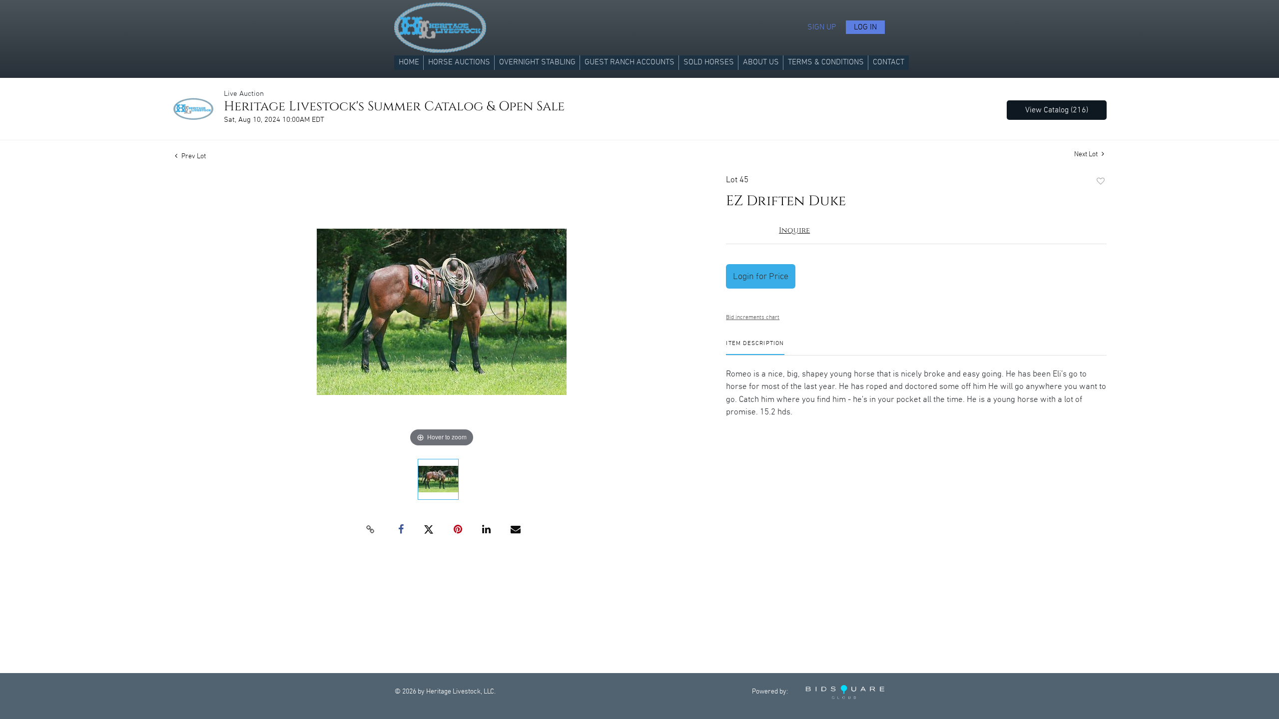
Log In (865, 27)
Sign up (821, 27)
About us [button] (761, 62)
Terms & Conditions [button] (826, 62)
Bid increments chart (752, 317)
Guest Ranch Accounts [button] (629, 62)
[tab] (755, 347)
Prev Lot (193, 156)
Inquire (794, 230)
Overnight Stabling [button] (537, 62)
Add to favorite (1101, 182)
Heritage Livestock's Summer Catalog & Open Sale (394, 106)
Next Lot (1086, 154)
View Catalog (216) (1056, 110)
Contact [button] (888, 62)
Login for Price (760, 276)
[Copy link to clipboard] (371, 530)
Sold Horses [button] (708, 62)
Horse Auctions (459, 62)
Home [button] (409, 62)
